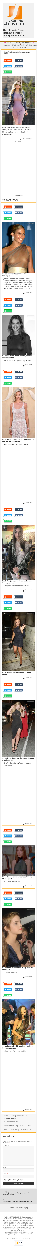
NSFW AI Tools (17, 47)
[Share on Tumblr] (18, 60)
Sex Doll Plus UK (32, 45)
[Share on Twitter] (7, 66)
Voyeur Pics (27, 1130)
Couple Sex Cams (18, 195)
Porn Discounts (6, 45)
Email (5, 1174)
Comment (6, 1145)
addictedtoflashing (11, 1126)
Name (5, 1167)
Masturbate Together (13, 44)
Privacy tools (14, 1234)
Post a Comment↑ (27, 138)
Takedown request (26, 1234)
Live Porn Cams (15, 45)
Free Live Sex (23, 45)
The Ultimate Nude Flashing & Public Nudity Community (13, 33)
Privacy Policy (18, 1180)
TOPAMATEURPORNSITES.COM (23, 42)
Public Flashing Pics (14, 1130)
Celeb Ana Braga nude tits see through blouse (15, 1117)
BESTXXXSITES (11, 42)
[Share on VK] (18, 66)
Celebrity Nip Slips (21, 1208)
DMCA (25, 1232)
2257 (20, 1232)
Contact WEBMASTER (11, 1232)
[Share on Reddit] (7, 60)
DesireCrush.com (26, 44)
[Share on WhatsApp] (7, 72)
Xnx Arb (24, 47)
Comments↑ (28, 292)
